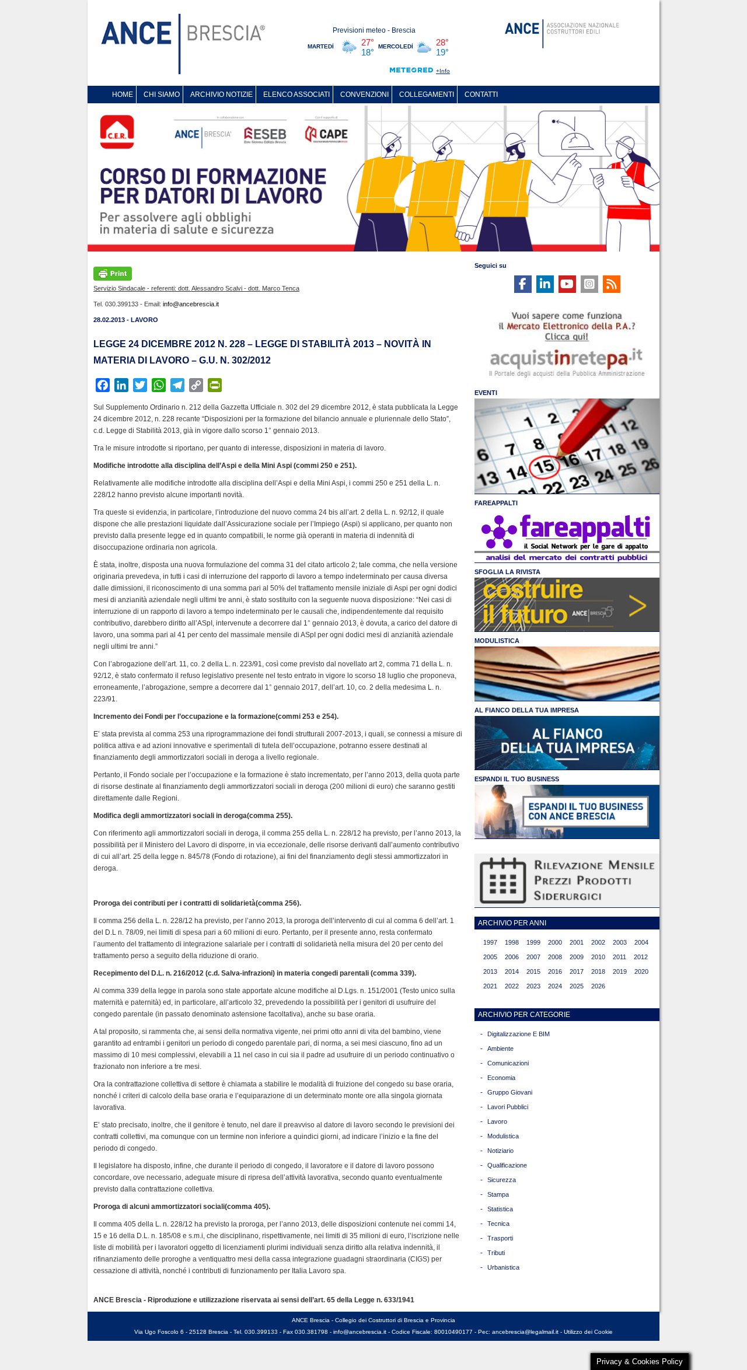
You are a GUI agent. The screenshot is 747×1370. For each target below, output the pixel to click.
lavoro (497, 1121)
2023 (533, 986)
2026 (598, 986)
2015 (533, 971)
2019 (620, 971)
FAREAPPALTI (496, 502)
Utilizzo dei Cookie (588, 1332)
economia (501, 1077)
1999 (533, 942)
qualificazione (507, 1165)
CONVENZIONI (364, 94)
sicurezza (501, 1179)
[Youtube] (567, 284)
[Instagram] (589, 284)
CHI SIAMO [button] (162, 94)
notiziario (500, 1150)
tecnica (498, 1223)
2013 (490, 971)
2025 (577, 986)
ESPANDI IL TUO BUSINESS (516, 778)
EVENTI (485, 392)
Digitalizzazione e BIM (518, 1033)
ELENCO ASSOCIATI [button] (296, 94)
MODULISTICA (496, 640)
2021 (490, 986)
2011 (619, 956)
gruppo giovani (509, 1092)
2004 (641, 942)
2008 (555, 956)
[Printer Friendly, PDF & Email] (112, 272)
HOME (122, 94)
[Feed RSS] (611, 284)
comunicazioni (508, 1063)
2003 (620, 942)
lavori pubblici (507, 1106)
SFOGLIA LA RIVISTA (507, 571)
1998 (512, 942)
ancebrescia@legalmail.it (525, 1332)
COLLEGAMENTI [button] (426, 94)
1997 (490, 942)
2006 (512, 956)
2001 (577, 942)
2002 (598, 942)
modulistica (503, 1136)
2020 (641, 971)
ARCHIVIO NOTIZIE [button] (221, 94)
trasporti (500, 1238)
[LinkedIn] (545, 284)
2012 (641, 956)
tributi (496, 1252)
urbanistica (503, 1267)
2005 (490, 956)
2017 (577, 971)
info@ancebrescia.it (191, 303)
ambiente (500, 1048)
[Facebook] (523, 284)
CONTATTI (481, 94)
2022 (512, 986)
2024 (555, 986)
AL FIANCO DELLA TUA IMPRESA (526, 710)
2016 (555, 971)
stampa (498, 1194)
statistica (500, 1208)
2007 (533, 956)
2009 (577, 956)
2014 (512, 971)
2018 (598, 971)
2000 (555, 942)
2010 (598, 956)
